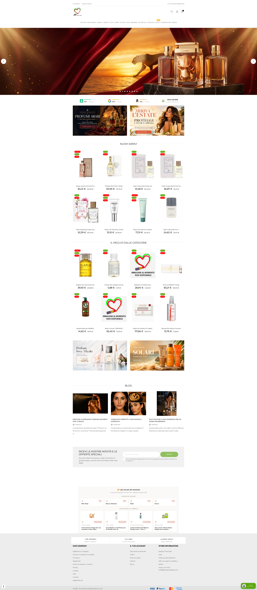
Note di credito (135, 558)
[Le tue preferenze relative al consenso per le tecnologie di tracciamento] (3, 586)
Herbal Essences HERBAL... (85, 328)
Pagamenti (77, 561)
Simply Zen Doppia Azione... (114, 285)
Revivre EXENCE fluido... (171, 285)
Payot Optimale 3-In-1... (171, 229)
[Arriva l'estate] (157, 121)
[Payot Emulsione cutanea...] (154, 198)
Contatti (76, 577)
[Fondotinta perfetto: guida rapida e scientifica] (128, 403)
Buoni (132, 564)
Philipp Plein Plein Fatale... (114, 186)
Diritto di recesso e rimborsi (83, 564)
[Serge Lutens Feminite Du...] (96, 154)
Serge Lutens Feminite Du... (85, 186)
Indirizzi (132, 561)
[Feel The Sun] (157, 355)
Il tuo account (137, 546)
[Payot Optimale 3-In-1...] (182, 198)
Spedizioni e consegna (80, 551)
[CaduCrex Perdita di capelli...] (154, 297)
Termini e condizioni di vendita (83, 555)
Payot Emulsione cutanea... (142, 229)
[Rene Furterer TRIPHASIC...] (125, 297)
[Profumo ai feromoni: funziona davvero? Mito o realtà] (90, 403)
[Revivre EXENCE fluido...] (182, 253)
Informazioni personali (138, 551)
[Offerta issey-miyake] (100, 355)
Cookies (75, 571)
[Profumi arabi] (100, 121)
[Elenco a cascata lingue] (177, 11)
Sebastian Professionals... (143, 285)
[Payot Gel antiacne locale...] (125, 198)
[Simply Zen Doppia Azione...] (125, 253)
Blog (128, 385)
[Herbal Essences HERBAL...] (96, 297)
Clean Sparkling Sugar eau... (85, 229)
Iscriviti (169, 454)
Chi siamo (76, 558)
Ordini (132, 555)
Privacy (75, 567)
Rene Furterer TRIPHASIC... (114, 328)
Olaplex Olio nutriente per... (85, 285)
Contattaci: (76, 4)
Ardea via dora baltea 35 (167, 558)
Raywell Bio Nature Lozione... (171, 328)
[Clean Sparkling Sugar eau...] (96, 198)
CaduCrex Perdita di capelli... (143, 328)
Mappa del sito (78, 580)
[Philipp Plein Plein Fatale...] (125, 154)
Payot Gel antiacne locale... (114, 229)
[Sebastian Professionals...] (154, 253)
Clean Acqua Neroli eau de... (143, 186)
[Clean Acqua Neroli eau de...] (154, 154)
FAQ (74, 574)
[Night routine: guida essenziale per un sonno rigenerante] (166, 403)
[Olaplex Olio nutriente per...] (96, 253)
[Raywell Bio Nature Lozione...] (182, 297)
